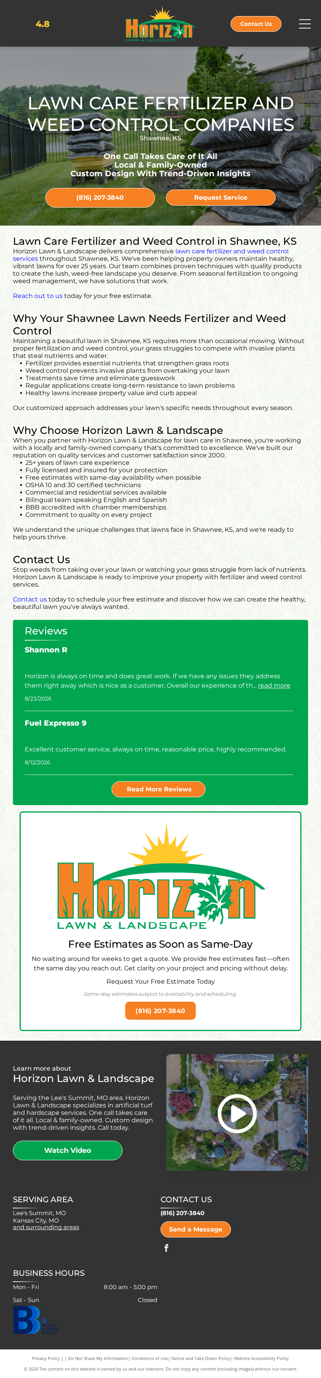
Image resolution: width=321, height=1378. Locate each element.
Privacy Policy (46, 1358)
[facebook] (166, 1249)
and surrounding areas (46, 1227)
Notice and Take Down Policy (201, 1358)
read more (274, 685)
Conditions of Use (150, 1358)
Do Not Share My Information (98, 1358)
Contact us (30, 599)
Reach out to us (38, 296)
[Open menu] (305, 24)
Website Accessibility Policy (261, 1358)
